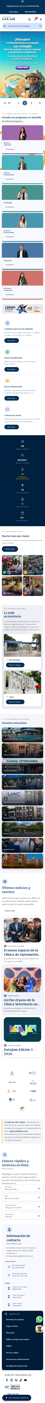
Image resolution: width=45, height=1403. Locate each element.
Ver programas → (10, 149)
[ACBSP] (12, 1073)
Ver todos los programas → (13, 121)
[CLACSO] (33, 1073)
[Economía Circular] (33, 1091)
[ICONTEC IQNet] (12, 1100)
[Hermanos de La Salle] (33, 1100)
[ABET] (12, 1091)
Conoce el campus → (15, 665)
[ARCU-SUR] (33, 1082)
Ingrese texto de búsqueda (19, 26)
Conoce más (10, 549)
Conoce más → (11, 340)
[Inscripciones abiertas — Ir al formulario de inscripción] (22, 309)
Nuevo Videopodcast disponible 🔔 (18, 1397)
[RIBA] (12, 1082)
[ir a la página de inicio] (9, 19)
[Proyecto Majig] (22, 1109)
